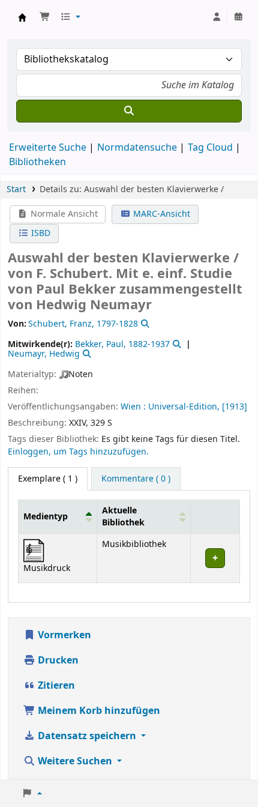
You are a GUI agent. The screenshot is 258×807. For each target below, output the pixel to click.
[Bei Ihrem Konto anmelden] (216, 17)
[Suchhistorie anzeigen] (238, 17)
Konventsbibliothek (22, 17)
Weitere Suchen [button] (75, 761)
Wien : (133, 406)
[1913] (234, 406)
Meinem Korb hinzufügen (97, 711)
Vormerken (63, 635)
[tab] (136, 479)
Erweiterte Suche (47, 148)
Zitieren (55, 686)
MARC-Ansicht (160, 214)
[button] (45, 17)
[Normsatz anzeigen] (144, 324)
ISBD (39, 233)
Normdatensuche (137, 148)
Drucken (57, 660)
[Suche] (129, 111)
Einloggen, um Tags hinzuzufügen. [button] (78, 452)
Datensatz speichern (87, 736)
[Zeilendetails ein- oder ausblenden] (214, 558)
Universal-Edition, (184, 406)
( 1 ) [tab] (47, 479)
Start (16, 189)
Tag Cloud (210, 148)
